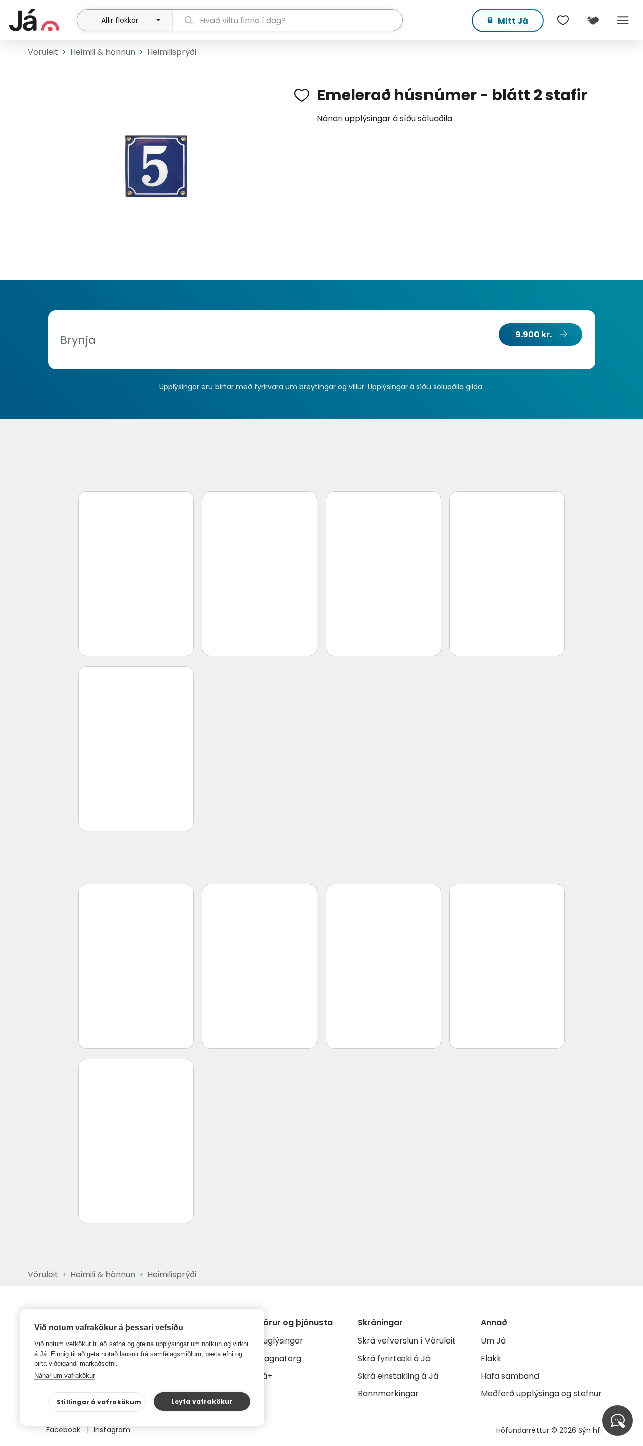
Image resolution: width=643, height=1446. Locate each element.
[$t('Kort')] (593, 20)
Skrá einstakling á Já (398, 1376)
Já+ (265, 1376)
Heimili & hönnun (102, 52)
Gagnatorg (279, 1358)
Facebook (64, 1430)
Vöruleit (43, 52)
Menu (623, 20)
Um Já (493, 1341)
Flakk (491, 1358)
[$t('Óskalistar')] (563, 20)
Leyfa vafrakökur (201, 1401)
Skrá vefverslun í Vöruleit (407, 1341)
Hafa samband (510, 1376)
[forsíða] (41, 20)
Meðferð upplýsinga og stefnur (541, 1393)
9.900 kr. (533, 334)
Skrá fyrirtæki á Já (394, 1358)
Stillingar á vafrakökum (99, 1402)
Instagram (112, 1430)
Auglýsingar (280, 1341)
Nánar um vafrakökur (64, 1375)
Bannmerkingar (388, 1393)
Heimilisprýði (171, 52)
